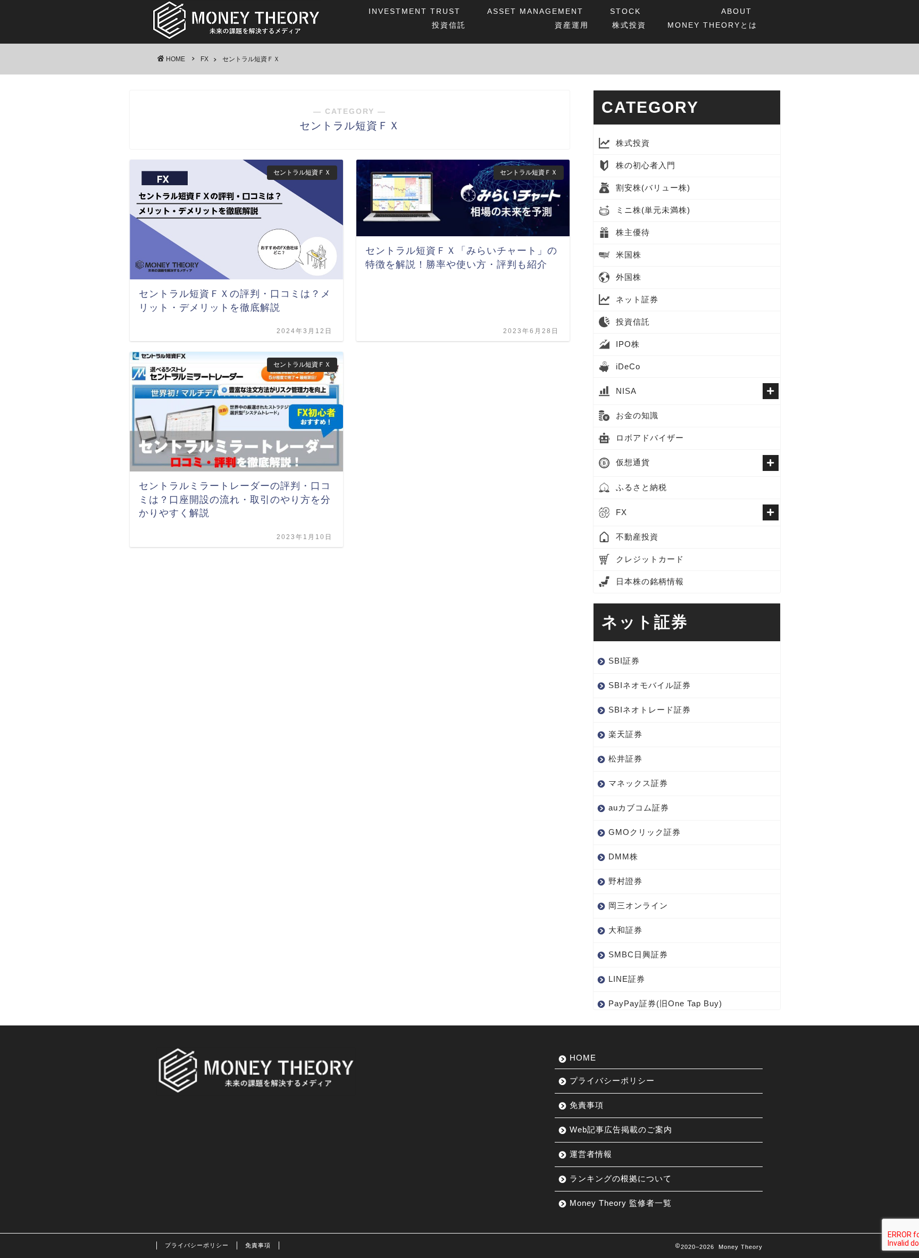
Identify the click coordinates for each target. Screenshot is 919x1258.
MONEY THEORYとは (712, 18)
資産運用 (538, 18)
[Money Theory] (236, 40)
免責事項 (587, 1105)
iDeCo (628, 366)
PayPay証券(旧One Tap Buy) (665, 1003)
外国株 (628, 277)
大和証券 (625, 929)
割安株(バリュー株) (653, 187)
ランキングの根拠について (621, 1178)
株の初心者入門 (645, 165)
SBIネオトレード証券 (649, 709)
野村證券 (625, 880)
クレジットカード (650, 559)
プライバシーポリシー (612, 1080)
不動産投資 (637, 536)
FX (621, 512)
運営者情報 (591, 1153)
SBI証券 (624, 660)
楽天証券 (625, 734)
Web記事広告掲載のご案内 (621, 1129)
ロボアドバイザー (650, 437)
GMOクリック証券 (644, 832)
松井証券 (625, 758)
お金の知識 (637, 415)
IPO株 (628, 344)
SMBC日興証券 (638, 954)
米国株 (628, 254)
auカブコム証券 (638, 807)
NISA (626, 390)
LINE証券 (626, 978)
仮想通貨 (633, 462)
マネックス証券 (638, 783)
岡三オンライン (638, 905)
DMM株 (623, 856)
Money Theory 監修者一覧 (621, 1202)
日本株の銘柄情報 (650, 581)
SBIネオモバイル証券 (649, 685)
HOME (583, 1057)
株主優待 (633, 232)
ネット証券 (637, 299)
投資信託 (417, 18)
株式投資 (628, 18)
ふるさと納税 (641, 487)
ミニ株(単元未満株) (653, 209)
